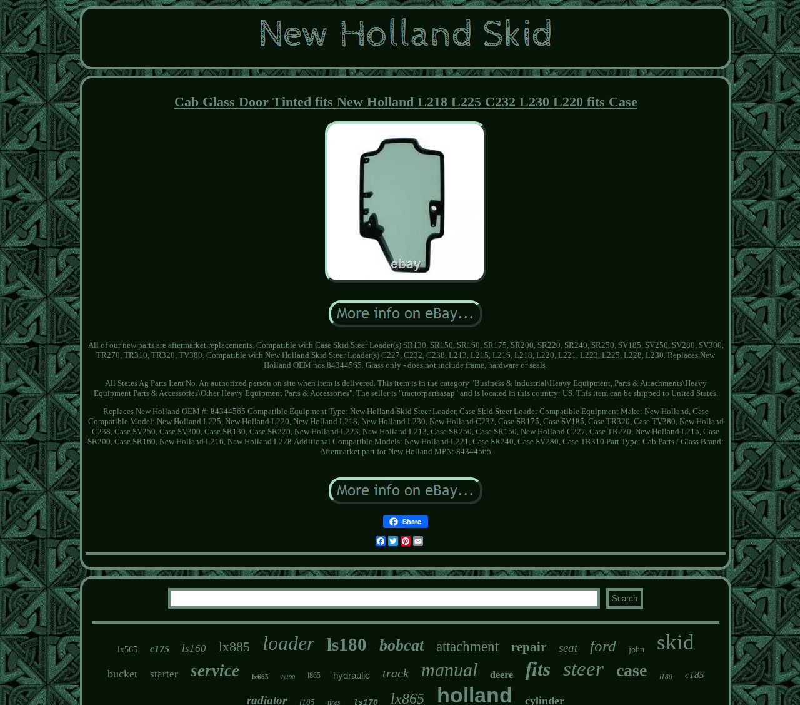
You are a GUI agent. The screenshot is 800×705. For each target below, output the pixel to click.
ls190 (288, 677)
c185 (694, 675)
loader (288, 643)
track (395, 673)
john (636, 649)
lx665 (260, 677)
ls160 (194, 648)
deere (501, 674)
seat (568, 647)
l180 (665, 677)
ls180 (347, 644)
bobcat (401, 645)
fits (538, 669)
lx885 (234, 646)
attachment (467, 646)
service (215, 670)
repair (528, 646)
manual (449, 669)
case (631, 670)
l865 (314, 675)
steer (583, 668)
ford (603, 645)
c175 (159, 649)
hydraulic (351, 675)
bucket (123, 673)
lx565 (128, 649)
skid (675, 642)
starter (164, 674)
